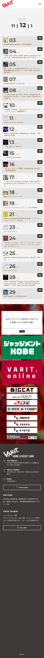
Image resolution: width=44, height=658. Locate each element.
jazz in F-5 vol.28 (13, 122)
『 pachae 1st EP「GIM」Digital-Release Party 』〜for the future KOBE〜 (22, 96)
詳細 (40, 38)
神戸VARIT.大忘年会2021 (15, 296)
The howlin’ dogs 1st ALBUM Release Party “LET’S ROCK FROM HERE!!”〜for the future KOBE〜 (22, 283)
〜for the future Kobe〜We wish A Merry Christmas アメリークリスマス (22, 183)
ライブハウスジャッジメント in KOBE (20, 207)
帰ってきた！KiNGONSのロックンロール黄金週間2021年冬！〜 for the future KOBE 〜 (22, 70)
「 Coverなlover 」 (13, 157)
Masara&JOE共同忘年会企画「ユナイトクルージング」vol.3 (22, 219)
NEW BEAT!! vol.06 (14, 83)
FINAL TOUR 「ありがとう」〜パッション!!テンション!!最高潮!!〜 (22, 110)
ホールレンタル (10, 231)
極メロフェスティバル (13, 196)
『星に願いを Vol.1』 (13, 146)
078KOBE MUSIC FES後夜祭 (18, 44)
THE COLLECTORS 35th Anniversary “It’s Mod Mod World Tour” (22, 56)
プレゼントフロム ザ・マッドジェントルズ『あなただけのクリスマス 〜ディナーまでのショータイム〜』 (22, 244)
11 (13, 25)
